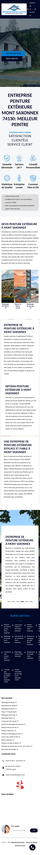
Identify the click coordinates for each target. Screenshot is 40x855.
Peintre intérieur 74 (7, 740)
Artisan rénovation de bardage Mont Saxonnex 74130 (18, 675)
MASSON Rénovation (18, 842)
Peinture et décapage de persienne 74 (13, 724)
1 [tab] (9, 601)
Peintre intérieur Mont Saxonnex (30, 628)
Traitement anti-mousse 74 (9, 721)
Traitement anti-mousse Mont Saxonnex (7, 656)
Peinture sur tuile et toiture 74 (11, 743)
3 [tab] (18, 601)
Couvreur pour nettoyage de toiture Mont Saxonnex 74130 (7, 676)
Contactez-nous (20, 845)
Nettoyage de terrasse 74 (9, 715)
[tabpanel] (20, 565)
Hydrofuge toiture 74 (8, 718)
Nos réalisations (13, 54)
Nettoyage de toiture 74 (9, 709)
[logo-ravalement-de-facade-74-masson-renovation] (14, 9)
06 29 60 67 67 (33, 12)
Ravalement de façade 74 (9, 705)
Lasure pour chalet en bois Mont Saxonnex (18, 628)
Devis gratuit (12, 59)
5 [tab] (26, 601)
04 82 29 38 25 (10, 761)
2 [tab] (13, 601)
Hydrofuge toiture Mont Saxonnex (19, 654)
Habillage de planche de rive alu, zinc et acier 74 (16, 746)
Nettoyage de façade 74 (9, 702)
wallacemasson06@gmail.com (15, 775)
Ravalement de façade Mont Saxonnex (31, 655)
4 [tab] (22, 601)
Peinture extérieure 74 (8, 730)
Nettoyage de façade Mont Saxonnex (7, 639)
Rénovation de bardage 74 (9, 749)
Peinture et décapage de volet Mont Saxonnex (30, 640)
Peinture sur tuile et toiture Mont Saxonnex (7, 629)
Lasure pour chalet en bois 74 (10, 737)
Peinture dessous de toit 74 (9, 727)
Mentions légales (31, 842)
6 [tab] (31, 601)
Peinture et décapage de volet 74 (11, 734)
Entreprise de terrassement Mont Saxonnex (19, 639)
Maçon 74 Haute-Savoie (9, 712)
